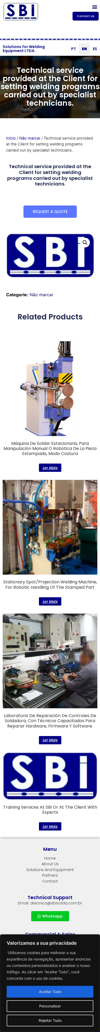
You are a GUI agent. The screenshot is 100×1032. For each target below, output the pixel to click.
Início (11, 138)
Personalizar (50, 1006)
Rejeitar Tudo (50, 1020)
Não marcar (29, 138)
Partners (50, 875)
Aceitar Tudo (50, 991)
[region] (50, 983)
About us (50, 864)
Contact (50, 881)
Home (50, 858)
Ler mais (50, 467)
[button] (95, 7)
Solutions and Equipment (50, 869)
